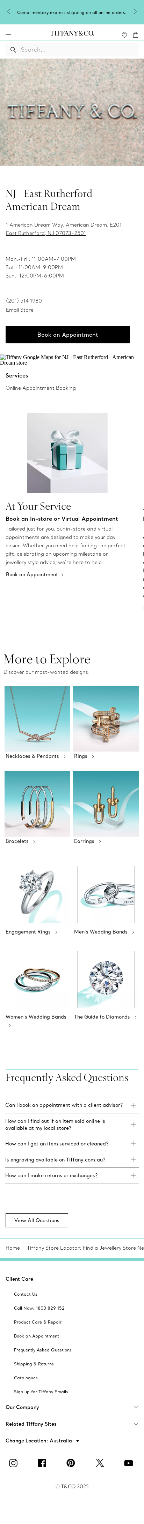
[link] (72, 1105)
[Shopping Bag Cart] (135, 35)
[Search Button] (13, 49)
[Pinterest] (72, 1463)
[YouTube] (129, 1463)
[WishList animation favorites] (124, 35)
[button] (8, 34)
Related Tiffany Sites (31, 1424)
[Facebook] (43, 1463)
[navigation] (8, 34)
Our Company (22, 1407)
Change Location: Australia (39, 1441)
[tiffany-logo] (72, 34)
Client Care (19, 1279)
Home (13, 1248)
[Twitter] (100, 1463)
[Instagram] (14, 1463)
